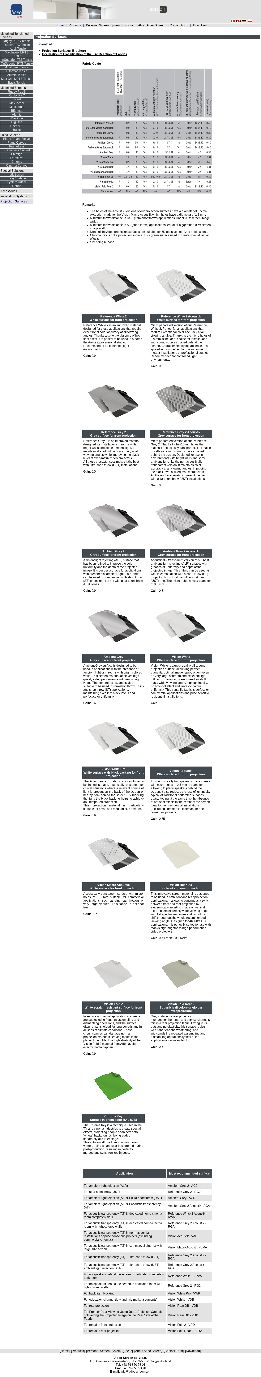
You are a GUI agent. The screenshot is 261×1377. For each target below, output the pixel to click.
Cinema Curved (17, 165)
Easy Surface (17, 178)
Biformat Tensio (16, 71)
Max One (17, 118)
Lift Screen (17, 174)
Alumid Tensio (16, 75)
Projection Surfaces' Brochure (64, 50)
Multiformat (16, 106)
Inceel (17, 99)
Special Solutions (12, 170)
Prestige (16, 154)
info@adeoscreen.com (136, 1371)
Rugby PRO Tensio (17, 44)
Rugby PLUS (17, 91)
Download (200, 25)
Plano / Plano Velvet (17, 138)
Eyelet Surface (17, 182)
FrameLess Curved (17, 150)
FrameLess (16, 146)
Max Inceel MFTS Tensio (17, 54)
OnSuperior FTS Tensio (17, 63)
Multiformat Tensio (16, 67)
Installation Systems (14, 196)
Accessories (8, 191)
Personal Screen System (103, 25)
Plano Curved (16, 142)
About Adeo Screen (151, 25)
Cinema (16, 161)
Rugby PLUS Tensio (17, 41)
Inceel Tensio (17, 48)
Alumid (17, 114)
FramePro (17, 157)
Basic (17, 129)
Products (75, 25)
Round (16, 186)
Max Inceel (16, 103)
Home (65, 1351)
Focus (129, 25)
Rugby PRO (17, 95)
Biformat (16, 110)
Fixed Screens (10, 135)
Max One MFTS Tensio (16, 78)
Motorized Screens (13, 87)
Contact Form (179, 25)
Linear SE (17, 126)
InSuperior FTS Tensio (17, 59)
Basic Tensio (16, 82)
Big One (16, 122)
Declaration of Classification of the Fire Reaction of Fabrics (84, 54)
